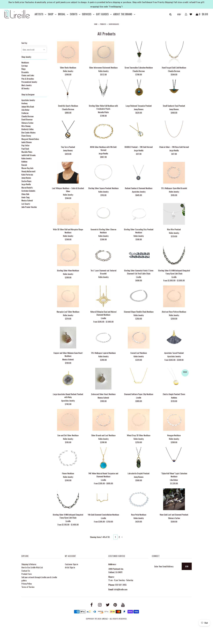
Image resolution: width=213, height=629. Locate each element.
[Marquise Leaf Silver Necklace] (68, 297)
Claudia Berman (27, 116)
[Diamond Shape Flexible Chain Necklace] (138, 297)
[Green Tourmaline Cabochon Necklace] (138, 52)
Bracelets (25, 72)
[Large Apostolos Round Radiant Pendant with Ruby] (68, 379)
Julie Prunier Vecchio (29, 206)
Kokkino (24, 161)
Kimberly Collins (27, 129)
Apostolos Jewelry (28, 100)
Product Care (26, 573)
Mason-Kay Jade (27, 168)
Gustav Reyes (26, 181)
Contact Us (25, 570)
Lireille (105, 619)
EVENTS (73, 14)
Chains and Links (27, 75)
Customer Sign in (71, 564)
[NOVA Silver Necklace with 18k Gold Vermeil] (103, 132)
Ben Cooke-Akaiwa (28, 132)
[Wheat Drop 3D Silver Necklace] (138, 420)
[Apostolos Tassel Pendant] (174, 338)
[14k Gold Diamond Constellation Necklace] (103, 499)
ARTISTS (39, 14)
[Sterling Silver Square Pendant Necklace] (103, 173)
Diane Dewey (26, 135)
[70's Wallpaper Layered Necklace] (103, 338)
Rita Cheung (26, 125)
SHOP (50, 14)
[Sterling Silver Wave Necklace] (68, 255)
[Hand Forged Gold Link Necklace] (174, 52)
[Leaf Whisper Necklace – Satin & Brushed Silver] (68, 173)
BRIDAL (61, 14)
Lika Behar (25, 109)
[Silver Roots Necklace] (68, 52)
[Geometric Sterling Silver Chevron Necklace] (103, 214)
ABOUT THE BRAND (122, 14)
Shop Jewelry (26, 56)
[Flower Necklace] (68, 458)
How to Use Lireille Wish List (32, 567)
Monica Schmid (27, 200)
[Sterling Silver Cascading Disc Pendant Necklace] (138, 214)
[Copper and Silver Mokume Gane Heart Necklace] (68, 338)
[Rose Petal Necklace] (138, 499)
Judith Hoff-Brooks (28, 155)
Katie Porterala (27, 174)
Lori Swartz (25, 203)
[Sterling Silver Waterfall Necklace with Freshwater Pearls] (103, 91)
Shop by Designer (28, 94)
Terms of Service (27, 586)
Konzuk (24, 164)
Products (103, 24)
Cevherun (24, 112)
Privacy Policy (26, 583)
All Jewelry (25, 88)
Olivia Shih (25, 194)
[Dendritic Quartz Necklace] (68, 91)
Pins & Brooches (27, 78)
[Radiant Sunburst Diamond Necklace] (138, 173)
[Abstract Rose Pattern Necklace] (174, 297)
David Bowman (26, 119)
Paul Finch (25, 148)
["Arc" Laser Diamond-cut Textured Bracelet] (103, 255)
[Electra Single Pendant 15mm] (174, 379)
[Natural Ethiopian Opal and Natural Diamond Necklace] (103, 297)
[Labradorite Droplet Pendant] (138, 458)
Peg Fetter (25, 145)
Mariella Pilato (26, 151)
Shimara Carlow (27, 122)
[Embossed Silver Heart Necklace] (103, 379)
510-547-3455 (120, 584)
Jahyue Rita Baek (27, 106)
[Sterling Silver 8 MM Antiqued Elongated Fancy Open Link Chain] (68, 499)
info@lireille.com (120, 589)
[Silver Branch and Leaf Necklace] (103, 420)
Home (95, 24)
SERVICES (86, 14)
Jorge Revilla (26, 184)
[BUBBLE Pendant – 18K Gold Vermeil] (138, 132)
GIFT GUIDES (102, 14)
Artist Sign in (70, 567)
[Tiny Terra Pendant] (68, 132)
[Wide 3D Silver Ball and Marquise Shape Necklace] (68, 214)
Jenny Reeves (26, 177)
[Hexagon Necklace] (174, 420)
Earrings (24, 65)
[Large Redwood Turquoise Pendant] (138, 91)
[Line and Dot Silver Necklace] (68, 420)
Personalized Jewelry (29, 81)
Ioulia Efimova (26, 142)
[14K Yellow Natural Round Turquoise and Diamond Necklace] (103, 458)
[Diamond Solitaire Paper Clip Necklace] (138, 379)
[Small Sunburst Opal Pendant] (174, 91)
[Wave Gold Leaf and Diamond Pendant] (174, 499)
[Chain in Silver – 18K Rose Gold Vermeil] (174, 132)
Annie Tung (25, 197)
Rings (23, 68)
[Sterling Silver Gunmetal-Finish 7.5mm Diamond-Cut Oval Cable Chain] (138, 255)
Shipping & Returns (28, 564)
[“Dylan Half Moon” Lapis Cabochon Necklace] (174, 458)
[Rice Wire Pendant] (174, 214)
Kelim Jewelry (26, 158)
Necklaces (25, 62)
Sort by (24, 42)
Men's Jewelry (26, 85)
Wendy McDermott (28, 171)
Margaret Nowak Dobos (30, 138)
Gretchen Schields (28, 190)
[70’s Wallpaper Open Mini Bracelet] (174, 173)
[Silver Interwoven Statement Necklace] (103, 52)
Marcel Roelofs (27, 187)
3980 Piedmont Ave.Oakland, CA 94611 (116, 570)
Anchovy (24, 103)
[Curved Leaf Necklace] (138, 338)
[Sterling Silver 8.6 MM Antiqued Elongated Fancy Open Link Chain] (174, 255)
